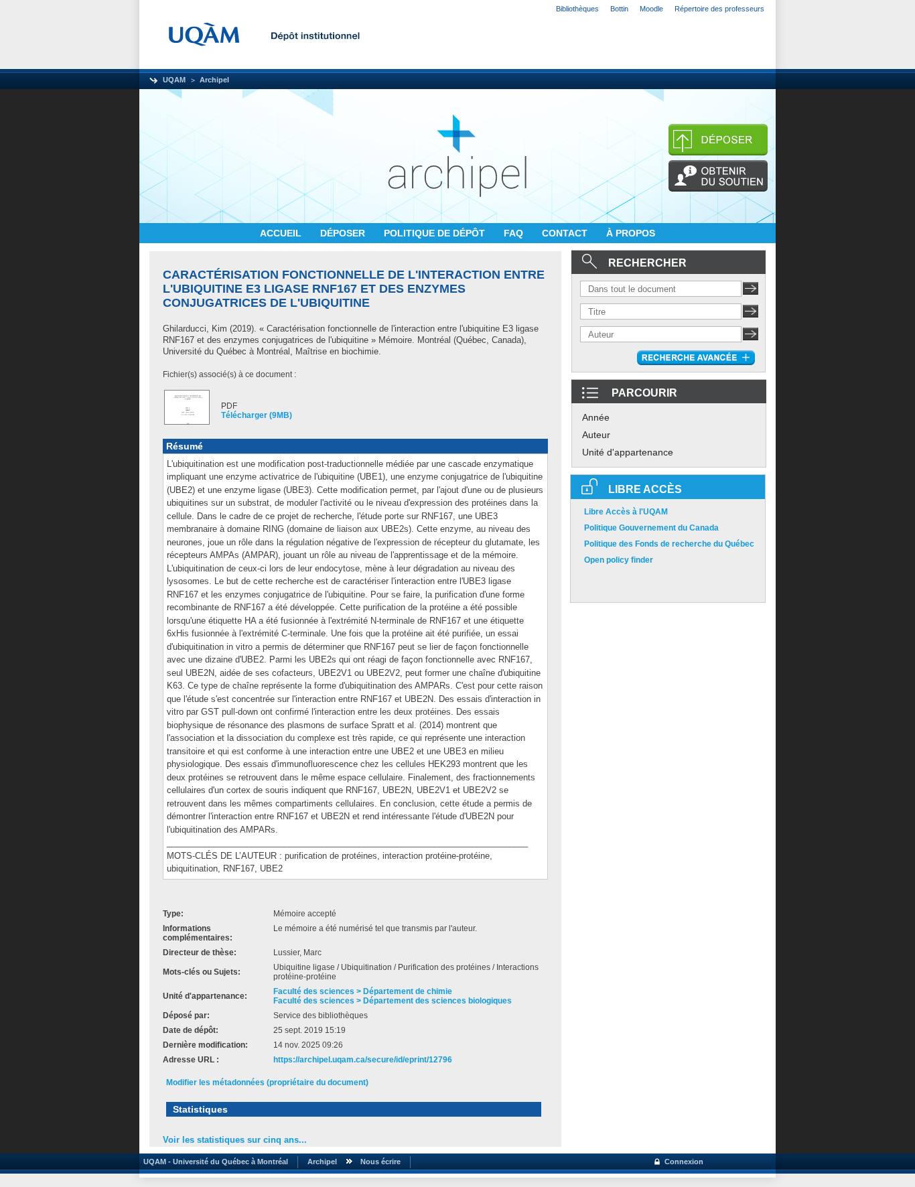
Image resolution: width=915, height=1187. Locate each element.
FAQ (515, 233)
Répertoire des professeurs (719, 9)
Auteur (596, 434)
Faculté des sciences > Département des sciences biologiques (392, 1000)
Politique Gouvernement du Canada (651, 528)
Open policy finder (618, 560)
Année (596, 417)
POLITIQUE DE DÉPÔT (436, 233)
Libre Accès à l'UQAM (626, 511)
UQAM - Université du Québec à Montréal (213, 1162)
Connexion (683, 1162)
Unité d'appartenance (627, 452)
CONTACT (566, 233)
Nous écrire (380, 1162)
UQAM (174, 80)
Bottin (619, 9)
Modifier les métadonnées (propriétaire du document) (267, 1082)
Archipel (214, 80)
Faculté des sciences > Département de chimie (362, 991)
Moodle (651, 9)
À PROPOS (630, 233)
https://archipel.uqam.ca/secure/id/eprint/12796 (362, 1059)
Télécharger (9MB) (256, 415)
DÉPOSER (344, 233)
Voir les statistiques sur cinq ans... (235, 1140)
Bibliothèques (577, 9)
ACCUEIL (282, 233)
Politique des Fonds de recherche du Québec (669, 544)
